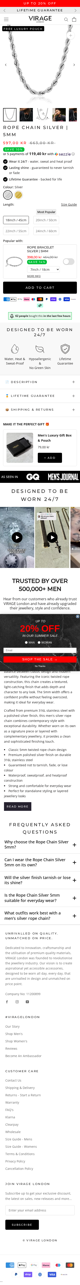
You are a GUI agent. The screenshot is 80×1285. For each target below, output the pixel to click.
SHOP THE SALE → (40, 659)
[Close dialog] (77, 616)
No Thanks (40, 666)
